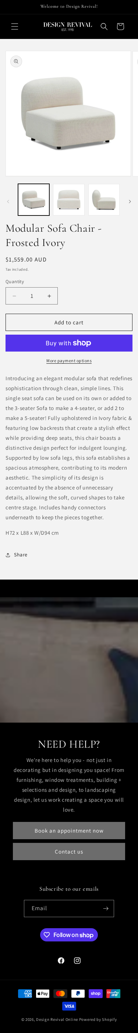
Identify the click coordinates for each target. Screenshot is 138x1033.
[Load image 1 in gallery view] (33, 199)
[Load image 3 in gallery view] (104, 199)
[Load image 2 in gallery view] (68, 199)
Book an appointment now (69, 830)
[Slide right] (130, 201)
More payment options (69, 360)
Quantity (15, 281)
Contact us (69, 851)
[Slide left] (8, 201)
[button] (15, 26)
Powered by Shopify (98, 1019)
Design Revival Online (57, 1019)
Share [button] (21, 554)
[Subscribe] (106, 908)
